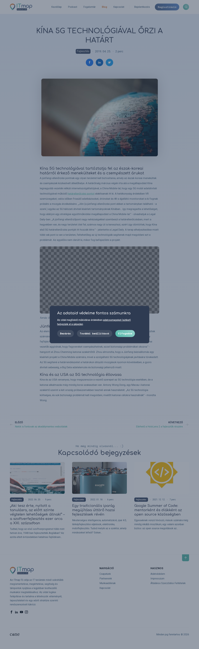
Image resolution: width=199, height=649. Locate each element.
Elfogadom (125, 333)
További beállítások (94, 333)
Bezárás (65, 333)
